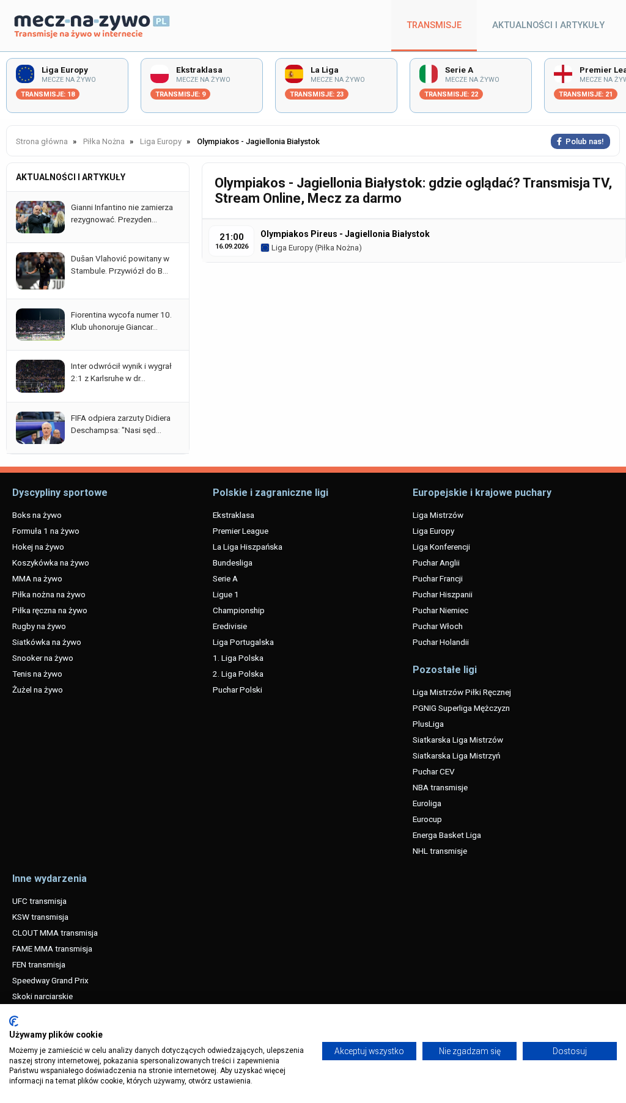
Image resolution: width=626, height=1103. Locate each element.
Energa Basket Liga (447, 835)
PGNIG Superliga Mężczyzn (461, 708)
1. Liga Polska (238, 658)
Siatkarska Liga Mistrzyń (456, 755)
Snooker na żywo (42, 658)
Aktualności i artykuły (548, 25)
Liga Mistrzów (438, 515)
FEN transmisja (38, 964)
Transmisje (434, 25)
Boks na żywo (37, 515)
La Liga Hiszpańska (247, 547)
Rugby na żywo (39, 626)
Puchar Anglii (436, 562)
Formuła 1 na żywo (45, 531)
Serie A (225, 578)
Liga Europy (291, 247)
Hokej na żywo (38, 547)
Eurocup (427, 819)
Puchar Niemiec (440, 610)
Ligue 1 (226, 594)
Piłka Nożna (338, 247)
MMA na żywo (37, 578)
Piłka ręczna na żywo (49, 610)
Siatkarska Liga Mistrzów (458, 739)
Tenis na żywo (37, 674)
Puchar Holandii (441, 642)
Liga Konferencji (441, 547)
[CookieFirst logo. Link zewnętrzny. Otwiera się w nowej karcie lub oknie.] (13, 1021)
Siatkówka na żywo (46, 642)
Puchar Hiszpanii (443, 594)
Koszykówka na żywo (50, 562)
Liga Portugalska (243, 642)
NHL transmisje (440, 851)
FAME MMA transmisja (52, 948)
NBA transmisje (440, 787)
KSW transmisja (40, 917)
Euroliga (427, 803)
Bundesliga (232, 562)
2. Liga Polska (238, 674)
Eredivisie (230, 626)
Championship (239, 610)
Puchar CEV (434, 771)
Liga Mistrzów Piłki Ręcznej (462, 692)
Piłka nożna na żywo (49, 594)
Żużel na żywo (37, 689)
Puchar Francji (438, 578)
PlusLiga (428, 724)
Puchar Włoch (438, 626)
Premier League (240, 531)
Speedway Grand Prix (50, 980)
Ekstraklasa (233, 515)
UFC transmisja (39, 901)
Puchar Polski (237, 689)
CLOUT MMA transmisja (55, 932)
